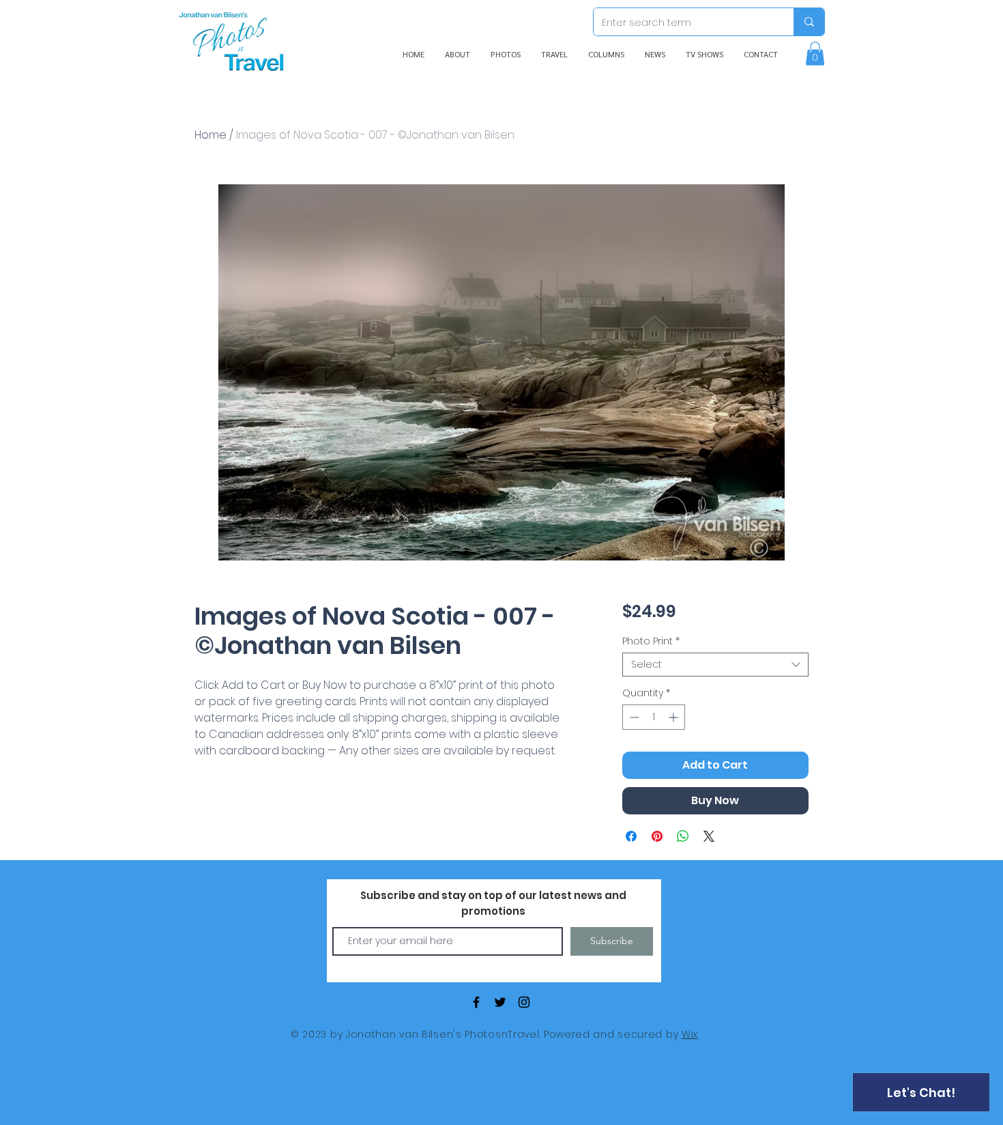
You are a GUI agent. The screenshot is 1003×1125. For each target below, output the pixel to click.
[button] (815, 54)
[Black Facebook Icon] (476, 1002)
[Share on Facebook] (631, 836)
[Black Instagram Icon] (524, 1002)
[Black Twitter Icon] (500, 1002)
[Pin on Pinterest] (657, 836)
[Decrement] (632, 717)
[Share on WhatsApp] (683, 836)
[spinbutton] (653, 717)
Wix (690, 1034)
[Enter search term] (809, 21)
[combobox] (715, 665)
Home (210, 135)
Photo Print (651, 641)
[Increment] (674, 717)
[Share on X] (709, 836)
